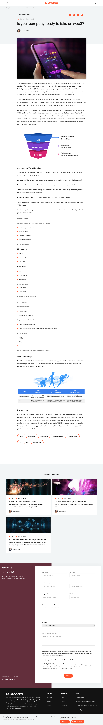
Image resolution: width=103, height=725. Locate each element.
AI (20, 442)
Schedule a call (62, 426)
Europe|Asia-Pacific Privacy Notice (25, 719)
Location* (44, 622)
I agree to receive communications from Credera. (61, 660)
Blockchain (44, 436)
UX (27, 442)
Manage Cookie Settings (68, 717)
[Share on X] (74, 15)
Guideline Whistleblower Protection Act (86, 705)
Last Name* (73, 572)
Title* (71, 594)
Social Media (73, 436)
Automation (37, 442)
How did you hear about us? (49, 633)
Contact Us (64, 705)
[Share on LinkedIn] (70, 15)
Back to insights (24, 15)
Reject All (65, 721)
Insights (8, 7)
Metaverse (31, 436)
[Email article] (82, 15)
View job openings (7, 679)
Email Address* (46, 583)
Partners (49, 701)
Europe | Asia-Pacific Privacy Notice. (61, 668)
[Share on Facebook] (78, 15)
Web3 (21, 436)
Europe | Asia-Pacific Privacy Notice (85, 701)
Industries (49, 697)
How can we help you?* (48, 605)
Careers (63, 701)
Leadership (64, 697)
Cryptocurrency (58, 436)
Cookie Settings (80, 697)
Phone (71, 583)
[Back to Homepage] (51, 3)
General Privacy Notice (8, 719)
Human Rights (79, 710)
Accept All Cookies (77, 721)
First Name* (45, 572)
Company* (45, 594)
